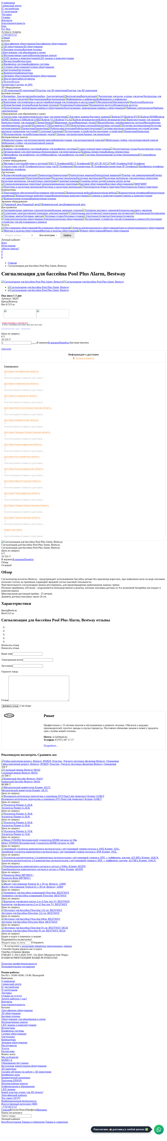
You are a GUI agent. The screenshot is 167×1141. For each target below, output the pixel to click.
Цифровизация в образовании (18, 1086)
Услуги (5, 1048)
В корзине (59, 342)
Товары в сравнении (56, 1122)
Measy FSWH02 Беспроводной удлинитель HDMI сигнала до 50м (37, 843)
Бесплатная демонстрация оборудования (23, 1066)
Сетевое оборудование (13, 1033)
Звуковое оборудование (14, 1042)
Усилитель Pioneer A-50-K (15, 825)
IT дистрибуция (10, 8)
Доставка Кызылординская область (23, 469)
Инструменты (9, 1045)
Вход (4, 242)
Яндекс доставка (13, 529)
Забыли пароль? (10, 248)
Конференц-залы (10, 1074)
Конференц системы (12, 1030)
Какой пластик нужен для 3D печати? (22, 1092)
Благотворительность (13, 23)
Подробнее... (51, 745)
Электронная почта (12, 659)
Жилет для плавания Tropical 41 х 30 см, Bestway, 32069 (32, 886)
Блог (4, 26)
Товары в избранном (33, 1122)
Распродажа (8, 1051)
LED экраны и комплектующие (18, 1025)
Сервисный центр (11, 5)
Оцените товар (9, 671)
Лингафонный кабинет (14, 1095)
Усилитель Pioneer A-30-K (15, 816)
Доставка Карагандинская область (23, 444)
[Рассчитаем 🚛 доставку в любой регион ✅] (159, 1130)
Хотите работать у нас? (14, 998)
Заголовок (7, 665)
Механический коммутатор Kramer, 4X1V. (24, 790)
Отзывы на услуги (11, 995)
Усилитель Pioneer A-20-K (15, 807)
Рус (3, 29)
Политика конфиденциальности (19, 963)
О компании (8, 2)
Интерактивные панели (14, 1022)
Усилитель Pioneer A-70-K (15, 834)
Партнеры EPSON (11, 1080)
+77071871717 (9, 34)
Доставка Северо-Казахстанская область (26, 505)
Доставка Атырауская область (21, 395)
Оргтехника (8, 1036)
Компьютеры (8, 1039)
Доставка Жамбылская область (21, 420)
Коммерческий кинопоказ (15, 1077)
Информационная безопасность (19, 1101)
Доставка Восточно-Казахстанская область (28, 408)
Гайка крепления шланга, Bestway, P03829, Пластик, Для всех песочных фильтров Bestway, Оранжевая (58, 764)
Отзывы (5, 17)
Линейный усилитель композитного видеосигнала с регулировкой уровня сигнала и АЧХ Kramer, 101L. (59, 851)
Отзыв (4, 700)
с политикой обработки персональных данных (46, 946)
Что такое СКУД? (11, 1098)
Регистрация (8, 245)
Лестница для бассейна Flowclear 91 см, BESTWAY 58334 (33, 930)
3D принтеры (8, 1068)
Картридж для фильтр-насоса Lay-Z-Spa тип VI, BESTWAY (34, 904)
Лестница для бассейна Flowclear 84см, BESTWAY (29, 921)
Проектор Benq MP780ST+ (16, 878)
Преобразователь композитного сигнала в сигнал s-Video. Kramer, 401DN (42, 869)
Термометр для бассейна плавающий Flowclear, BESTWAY (34, 895)
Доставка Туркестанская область (22, 517)
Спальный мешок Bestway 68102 (19, 772)
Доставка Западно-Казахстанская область (27, 432)
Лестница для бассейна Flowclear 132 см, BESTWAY (30, 913)
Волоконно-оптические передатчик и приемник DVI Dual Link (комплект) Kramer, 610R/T (51, 799)
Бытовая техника (10, 1016)
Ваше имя (6, 653)
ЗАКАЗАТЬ (6, 349)
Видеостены (8, 1028)
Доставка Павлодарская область (22, 493)
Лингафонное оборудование (17, 1010)
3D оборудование (11, 1013)
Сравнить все (47, 754)
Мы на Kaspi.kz (9, 1057)
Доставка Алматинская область (21, 383)
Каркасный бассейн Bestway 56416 (20, 781)
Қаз (8, 29)
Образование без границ (15, 1063)
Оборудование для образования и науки (23, 1019)
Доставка (6, 14)
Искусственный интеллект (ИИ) (19, 1104)
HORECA (6, 1060)
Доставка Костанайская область (22, 456)
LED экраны (8, 1089)
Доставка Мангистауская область (22, 481)
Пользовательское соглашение (18, 966)
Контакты (6, 20)
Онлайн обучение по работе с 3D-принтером (26, 1071)
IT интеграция (9, 11)
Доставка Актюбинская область (21, 371)
